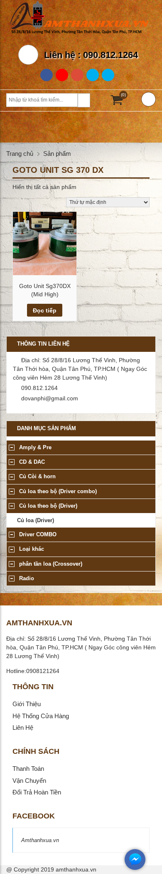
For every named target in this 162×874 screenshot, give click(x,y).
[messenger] (135, 867)
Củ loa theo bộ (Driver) (48, 506)
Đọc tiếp (44, 310)
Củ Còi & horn (37, 476)
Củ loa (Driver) (35, 520)
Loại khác (31, 549)
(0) (123, 94)
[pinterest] (108, 75)
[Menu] (148, 99)
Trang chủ (19, 153)
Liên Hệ (22, 727)
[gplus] (62, 75)
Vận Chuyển (29, 780)
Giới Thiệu (26, 703)
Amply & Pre (35, 447)
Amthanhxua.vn (40, 840)
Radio (26, 578)
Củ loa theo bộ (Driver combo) (58, 491)
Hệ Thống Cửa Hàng (40, 715)
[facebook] (46, 75)
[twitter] (92, 75)
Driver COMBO (37, 534)
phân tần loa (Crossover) (50, 564)
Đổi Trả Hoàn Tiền (36, 792)
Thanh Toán (28, 768)
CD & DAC (32, 462)
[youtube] (77, 75)
